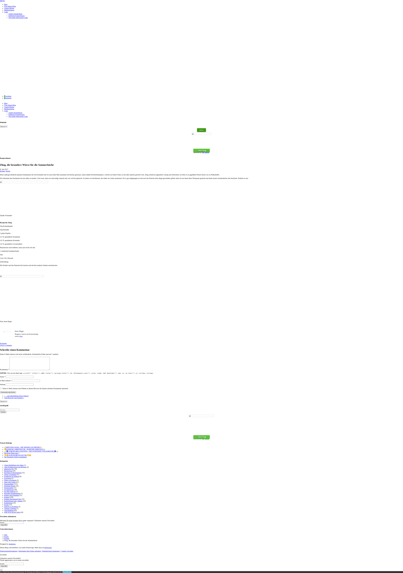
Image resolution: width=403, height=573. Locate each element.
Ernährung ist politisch (11, 476)
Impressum (48, 547)
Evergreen (7, 478)
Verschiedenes (9, 510)
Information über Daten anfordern (30, 551)
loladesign (12, 544)
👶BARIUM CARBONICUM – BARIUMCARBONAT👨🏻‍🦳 (24, 449)
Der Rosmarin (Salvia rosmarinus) (15, 457)
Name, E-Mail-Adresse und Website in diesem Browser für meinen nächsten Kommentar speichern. (35, 388)
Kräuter (2, 171)
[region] (201, 57)
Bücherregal (8, 471)
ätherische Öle (9, 469)
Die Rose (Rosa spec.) (11, 453)
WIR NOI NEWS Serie (12, 512)
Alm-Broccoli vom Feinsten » (14, 398)
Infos (21, 336)
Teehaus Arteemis (10, 508)
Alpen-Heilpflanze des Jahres (14, 465)
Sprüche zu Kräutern (11, 507)
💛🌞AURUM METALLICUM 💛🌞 (17, 455)
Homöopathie (8, 488)
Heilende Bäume (9, 486)
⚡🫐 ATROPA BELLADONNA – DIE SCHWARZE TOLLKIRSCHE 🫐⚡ (31, 451)
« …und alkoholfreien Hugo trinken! (16, 396)
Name (2, 377)
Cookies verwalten (67, 551)
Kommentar (4, 369)
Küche (8, 171)
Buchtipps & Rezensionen (13, 473)
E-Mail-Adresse (6, 381)
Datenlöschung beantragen (51, 551)
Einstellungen (66, 572)
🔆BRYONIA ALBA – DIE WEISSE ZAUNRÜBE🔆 (23, 447)
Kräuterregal (8, 503)
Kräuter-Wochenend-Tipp (12, 499)
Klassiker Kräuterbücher (12, 493)
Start (5, 535)
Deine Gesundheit (10, 474)
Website (2, 384)
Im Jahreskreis (9, 490)
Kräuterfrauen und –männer (13, 501)
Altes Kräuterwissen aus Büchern (15, 467)
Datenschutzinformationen (8, 551)
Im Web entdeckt (9, 491)
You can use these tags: (76, 373)
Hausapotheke (9, 484)
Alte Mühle (205, 152)
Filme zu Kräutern (10, 480)
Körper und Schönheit (11, 495)
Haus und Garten (10, 482)
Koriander (3, 343)
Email (2, 522)
